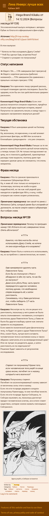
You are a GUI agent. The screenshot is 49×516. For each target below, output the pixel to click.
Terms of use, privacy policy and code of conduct (22, 512)
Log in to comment (9, 493)
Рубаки (14, 487)
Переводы (30, 487)
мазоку (32, 491)
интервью (8, 491)
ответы (17, 491)
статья (27, 489)
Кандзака (35, 489)
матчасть (19, 489)
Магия (22, 487)
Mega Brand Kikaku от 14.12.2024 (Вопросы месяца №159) (22, 19)
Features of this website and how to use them (21, 507)
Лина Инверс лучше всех (25, 4)
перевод (24, 491)
